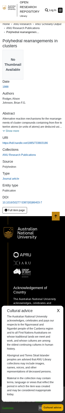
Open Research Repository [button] (30, 7)
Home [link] (6, 24)
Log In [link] (53, 10)
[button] (46, 10)
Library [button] (23, 16)
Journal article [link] (10, 178)
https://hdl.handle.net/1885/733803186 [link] (25, 143)
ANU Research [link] (23, 24)
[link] (19, 154)
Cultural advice (52, 407)
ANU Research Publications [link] (23, 28)
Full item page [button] (16, 210)
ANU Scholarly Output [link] (48, 24)
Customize (8, 407)
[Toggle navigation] (60, 10)
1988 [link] (5, 86)
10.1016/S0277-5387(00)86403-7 (22, 202)
